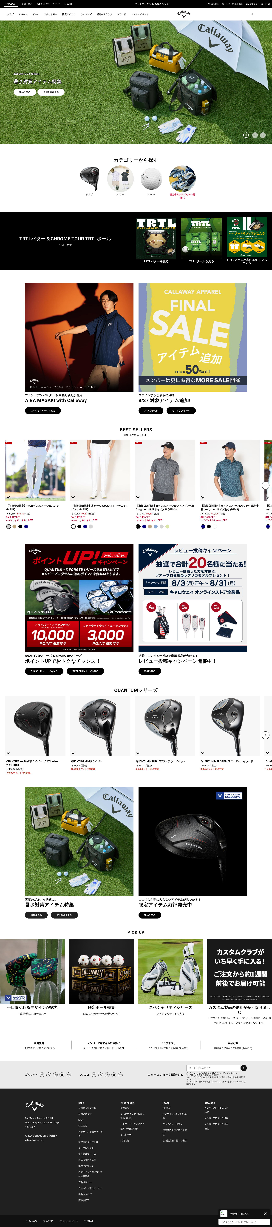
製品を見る (149, 915)
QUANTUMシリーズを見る (44, 671)
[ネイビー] (26, 526)
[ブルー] (155, 526)
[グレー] (8, 526)
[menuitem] (212, 4)
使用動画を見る (64, 915)
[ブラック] (20, 526)
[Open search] (252, 14)
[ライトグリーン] (167, 526)
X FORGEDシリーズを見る (85, 671)
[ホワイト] (73, 526)
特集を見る (36, 915)
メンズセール (151, 410)
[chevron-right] (265, 485)
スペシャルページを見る (43, 410)
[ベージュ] (14, 526)
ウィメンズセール (181, 410)
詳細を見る (149, 671)
